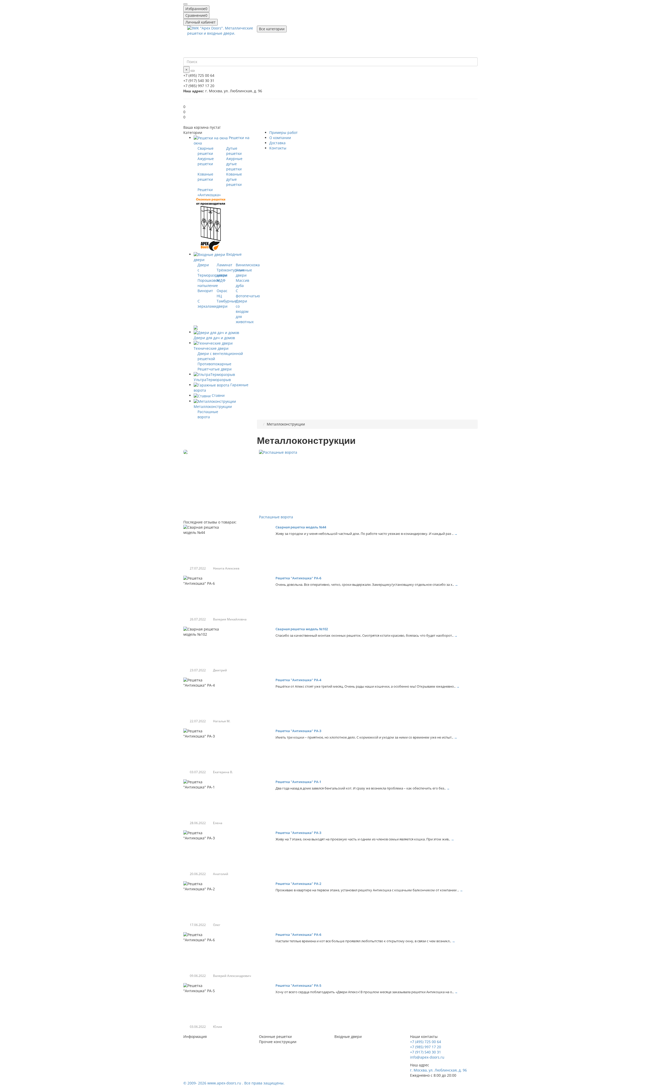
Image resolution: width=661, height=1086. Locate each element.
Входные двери (348, 1036)
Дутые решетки (234, 151)
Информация (195, 1036)
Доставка (277, 142)
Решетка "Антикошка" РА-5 (298, 985)
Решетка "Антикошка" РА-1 (298, 781)
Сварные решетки (206, 151)
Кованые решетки (205, 177)
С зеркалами (207, 304)
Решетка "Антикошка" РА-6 (298, 578)
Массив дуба (242, 283)
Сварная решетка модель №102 (302, 629)
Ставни (218, 395)
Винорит (205, 290)
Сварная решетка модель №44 (301, 527)
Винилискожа (248, 264)
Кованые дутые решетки (234, 179)
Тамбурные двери (227, 304)
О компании (280, 137)
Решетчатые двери (215, 369)
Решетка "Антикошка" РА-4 (298, 680)
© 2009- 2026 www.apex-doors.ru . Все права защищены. (234, 1083)
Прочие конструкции (277, 1041)
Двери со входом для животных (245, 311)
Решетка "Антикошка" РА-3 (298, 730)
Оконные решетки (275, 1036)
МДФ (221, 280)
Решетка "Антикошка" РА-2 (298, 883)
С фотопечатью (248, 293)
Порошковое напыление (209, 283)
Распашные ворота (208, 414)
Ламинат (224, 264)
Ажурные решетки (206, 161)
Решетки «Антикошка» (209, 192)
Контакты (277, 148)
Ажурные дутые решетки (234, 163)
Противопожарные (214, 363)
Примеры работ (283, 132)
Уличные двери (244, 273)
